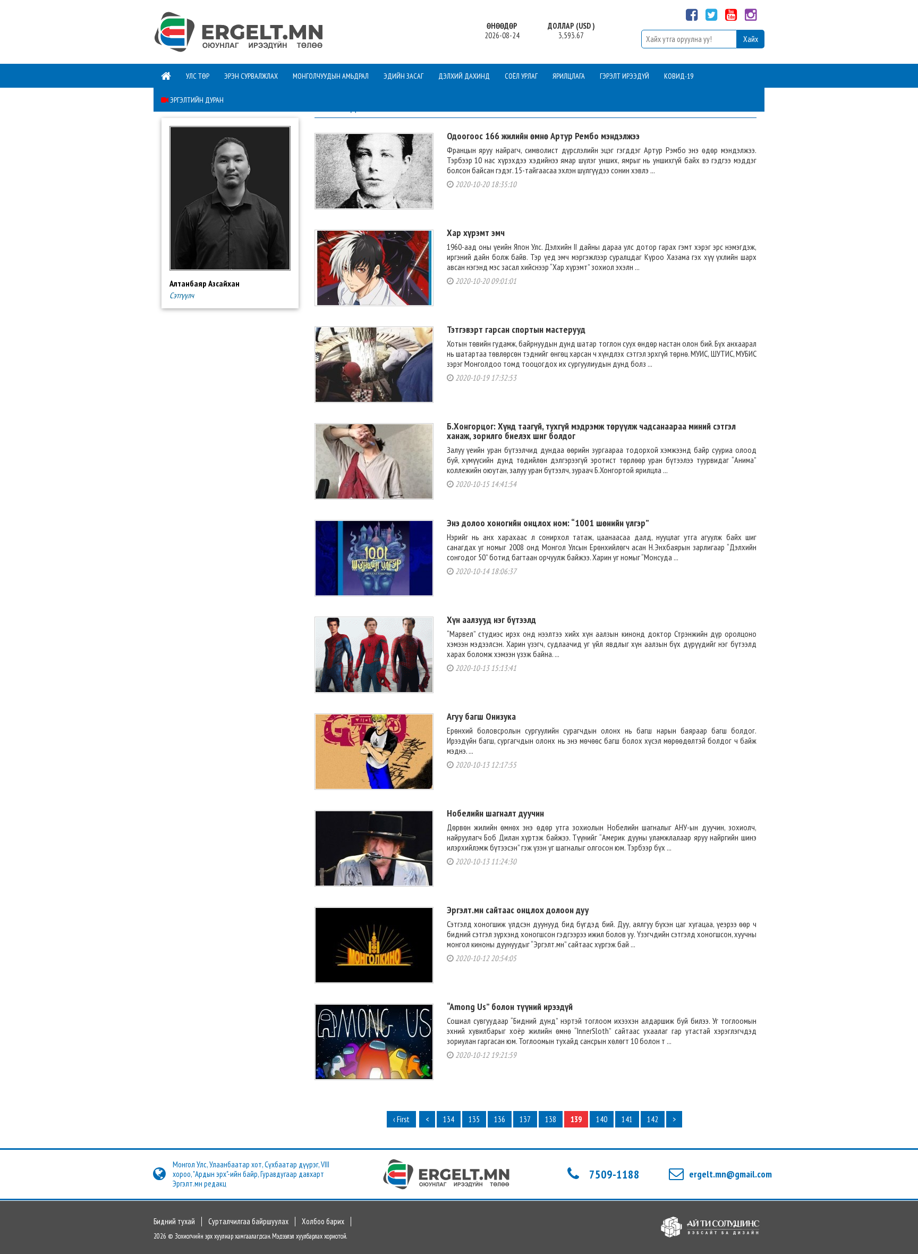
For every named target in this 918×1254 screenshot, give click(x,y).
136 (499, 1119)
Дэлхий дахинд (464, 76)
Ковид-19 (678, 76)
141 (627, 1119)
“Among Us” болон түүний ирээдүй (510, 1006)
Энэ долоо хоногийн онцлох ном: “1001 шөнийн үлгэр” (548, 523)
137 (525, 1119)
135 (474, 1119)
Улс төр (197, 76)
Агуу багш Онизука (481, 716)
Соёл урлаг (521, 76)
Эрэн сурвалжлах (251, 76)
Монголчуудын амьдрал (331, 76)
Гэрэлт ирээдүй (624, 76)
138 (550, 1119)
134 (448, 1119)
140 (601, 1119)
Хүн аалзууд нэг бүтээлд (491, 619)
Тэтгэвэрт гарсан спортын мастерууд (516, 329)
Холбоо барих (323, 1221)
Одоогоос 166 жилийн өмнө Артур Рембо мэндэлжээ (543, 136)
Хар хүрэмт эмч (476, 232)
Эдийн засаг (403, 76)
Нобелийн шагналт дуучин (495, 813)
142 (652, 1119)
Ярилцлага (568, 76)
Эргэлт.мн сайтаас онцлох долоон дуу (518, 910)
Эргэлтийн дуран (196, 100)
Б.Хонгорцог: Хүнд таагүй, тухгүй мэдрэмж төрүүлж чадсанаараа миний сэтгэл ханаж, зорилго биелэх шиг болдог (591, 431)
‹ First (401, 1119)
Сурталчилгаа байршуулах (248, 1221)
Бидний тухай (174, 1221)
